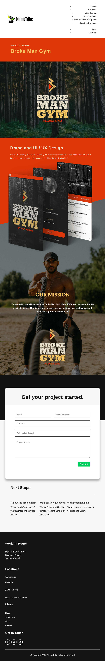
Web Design (90, 13)
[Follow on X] (14, 642)
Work (93, 29)
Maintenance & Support (85, 20)
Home (93, 6)
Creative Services (88, 23)
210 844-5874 (11, 590)
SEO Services (89, 16)
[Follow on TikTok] (20, 642)
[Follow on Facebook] (7, 642)
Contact (93, 33)
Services (92, 10)
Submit (84, 464)
